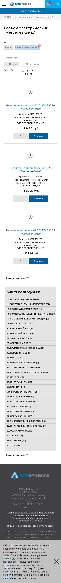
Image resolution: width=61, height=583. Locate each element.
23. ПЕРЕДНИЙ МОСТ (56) (20, 333)
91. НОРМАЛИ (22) (16, 440)
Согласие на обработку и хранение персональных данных (30, 519)
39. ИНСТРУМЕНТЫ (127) (20, 382)
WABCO (9, 534)
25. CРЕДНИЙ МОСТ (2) (19, 343)
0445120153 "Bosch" (17, 537)
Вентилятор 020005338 (41, 537)
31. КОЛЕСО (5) (14, 357)
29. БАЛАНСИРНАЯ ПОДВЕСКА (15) (25, 348)
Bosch (18, 534)
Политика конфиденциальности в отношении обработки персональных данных (30, 514)
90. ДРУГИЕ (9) (15, 435)
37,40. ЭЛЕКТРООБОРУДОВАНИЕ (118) (27, 372)
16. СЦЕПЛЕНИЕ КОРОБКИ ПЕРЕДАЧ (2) (28, 318)
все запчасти (47, 534)
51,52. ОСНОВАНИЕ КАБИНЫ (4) (23, 391)
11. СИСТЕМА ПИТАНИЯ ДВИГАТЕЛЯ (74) (28, 304)
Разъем (8, 47)
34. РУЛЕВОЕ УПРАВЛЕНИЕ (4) (23, 362)
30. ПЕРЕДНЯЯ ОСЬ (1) (18, 353)
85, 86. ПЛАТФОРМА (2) (19, 430)
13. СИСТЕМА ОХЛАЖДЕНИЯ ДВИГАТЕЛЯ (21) (31, 314)
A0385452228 (35, 239)
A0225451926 (35, 176)
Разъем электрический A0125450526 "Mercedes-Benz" (30, 107)
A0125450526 (35, 114)
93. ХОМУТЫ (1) (15, 445)
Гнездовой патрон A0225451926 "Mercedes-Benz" (31, 169)
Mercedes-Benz (31, 534)
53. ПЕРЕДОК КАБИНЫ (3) (20, 396)
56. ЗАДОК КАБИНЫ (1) (19, 406)
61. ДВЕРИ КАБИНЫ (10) (19, 416)
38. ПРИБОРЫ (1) (15, 377)
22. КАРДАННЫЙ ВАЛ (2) (20, 328)
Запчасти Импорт (47, 531)
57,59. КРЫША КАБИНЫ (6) (21, 411)
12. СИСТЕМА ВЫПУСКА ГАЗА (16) (24, 309)
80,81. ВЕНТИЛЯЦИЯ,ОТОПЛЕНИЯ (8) (26, 421)
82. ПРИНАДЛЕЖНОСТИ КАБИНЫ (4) (26, 426)
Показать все (10, 57)
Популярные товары (25, 531)
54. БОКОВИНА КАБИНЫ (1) (21, 401)
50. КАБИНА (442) (16, 387)
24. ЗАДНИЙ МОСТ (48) (19, 338)
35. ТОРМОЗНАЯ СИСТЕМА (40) (24, 367)
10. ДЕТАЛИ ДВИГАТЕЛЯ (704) (23, 299)
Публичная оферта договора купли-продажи (30, 526)
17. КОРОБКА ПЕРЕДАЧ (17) (21, 323)
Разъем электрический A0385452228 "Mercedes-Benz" (30, 232)
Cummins (8, 531)
